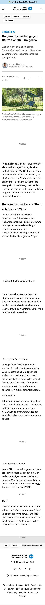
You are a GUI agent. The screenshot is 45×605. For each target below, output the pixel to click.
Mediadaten (9, 589)
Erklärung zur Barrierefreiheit (28, 589)
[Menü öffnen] (3, 9)
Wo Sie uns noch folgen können (25, 575)
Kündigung (12, 592)
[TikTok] (25, 569)
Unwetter (26, 17)
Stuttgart (16, 17)
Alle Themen (8, 20)
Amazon (7, 17)
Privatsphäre (8, 585)
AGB (27, 585)
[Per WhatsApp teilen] (35, 78)
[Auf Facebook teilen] (24, 78)
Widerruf (22, 596)
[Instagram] (15, 569)
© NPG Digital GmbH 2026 (22, 562)
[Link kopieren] (20, 78)
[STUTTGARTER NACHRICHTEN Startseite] (22, 8)
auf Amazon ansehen (23, 408)
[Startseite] (6, 545)
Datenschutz (36, 585)
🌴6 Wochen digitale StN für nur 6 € (22, 2)
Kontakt (22, 592)
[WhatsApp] (20, 569)
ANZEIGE (17, 390)
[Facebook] (30, 569)
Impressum (33, 592)
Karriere (19, 585)
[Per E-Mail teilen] (30, 78)
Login (41, 9)
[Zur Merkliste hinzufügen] (41, 78)
